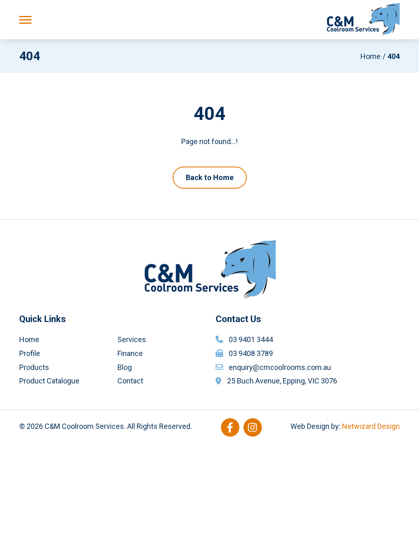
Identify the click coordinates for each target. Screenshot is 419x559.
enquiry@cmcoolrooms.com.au (280, 367)
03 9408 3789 (251, 353)
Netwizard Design (371, 426)
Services (131, 339)
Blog (124, 367)
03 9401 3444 (251, 339)
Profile (29, 353)
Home (370, 56)
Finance (130, 353)
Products (34, 367)
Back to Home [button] (210, 177)
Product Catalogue (49, 380)
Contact (130, 380)
